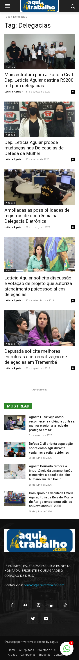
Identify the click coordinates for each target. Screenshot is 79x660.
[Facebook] (11, 605)
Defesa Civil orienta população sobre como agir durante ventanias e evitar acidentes (51, 448)
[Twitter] (32, 618)
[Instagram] (38, 605)
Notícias (10, 67)
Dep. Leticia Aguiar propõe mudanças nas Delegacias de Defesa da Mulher (34, 148)
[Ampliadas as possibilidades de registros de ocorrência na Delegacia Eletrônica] (39, 187)
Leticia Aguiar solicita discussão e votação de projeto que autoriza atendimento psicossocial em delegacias (38, 286)
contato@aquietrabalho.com (44, 585)
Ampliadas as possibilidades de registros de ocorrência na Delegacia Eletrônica (37, 215)
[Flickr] (25, 605)
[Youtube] (46, 618)
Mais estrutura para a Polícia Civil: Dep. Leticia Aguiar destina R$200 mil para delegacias (39, 80)
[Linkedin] (51, 605)
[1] (66, 651)
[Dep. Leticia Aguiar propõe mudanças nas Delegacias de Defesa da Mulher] (39, 119)
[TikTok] (64, 605)
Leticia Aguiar (13, 91)
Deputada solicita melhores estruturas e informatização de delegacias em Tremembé (35, 357)
